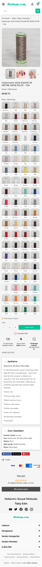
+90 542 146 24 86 (34, 348)
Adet (3, 322)
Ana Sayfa (6, 18)
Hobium (19, 563)
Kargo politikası (22, 557)
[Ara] (37, 11)
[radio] (6, 107)
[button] (3, 4)
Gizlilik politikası (29, 554)
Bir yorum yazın (21, 489)
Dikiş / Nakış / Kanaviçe (21, 18)
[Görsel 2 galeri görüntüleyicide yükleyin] (21, 74)
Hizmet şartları (9, 557)
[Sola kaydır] (4, 74)
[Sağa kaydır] (38, 74)
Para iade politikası (14, 554)
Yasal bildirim (35, 557)
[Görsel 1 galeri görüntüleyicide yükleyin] (10, 74)
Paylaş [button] (7, 460)
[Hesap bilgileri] (32, 4)
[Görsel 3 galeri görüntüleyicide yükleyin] (31, 74)
